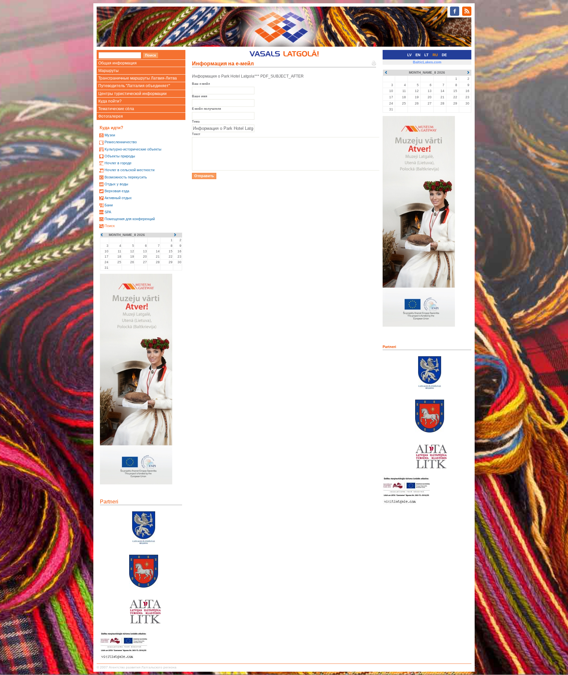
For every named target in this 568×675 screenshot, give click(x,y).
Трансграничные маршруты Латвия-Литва (137, 78)
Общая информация (117, 63)
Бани (109, 205)
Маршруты (108, 70)
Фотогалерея (110, 116)
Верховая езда (117, 191)
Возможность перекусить (126, 177)
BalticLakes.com (427, 62)
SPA (108, 212)
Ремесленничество (121, 142)
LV (409, 55)
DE (444, 55)
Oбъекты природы (120, 156)
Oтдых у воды (116, 184)
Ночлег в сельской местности (129, 170)
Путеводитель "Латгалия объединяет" (134, 85)
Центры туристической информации (132, 93)
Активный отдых (118, 198)
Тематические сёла (116, 108)
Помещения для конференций (130, 219)
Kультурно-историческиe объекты (133, 149)
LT (426, 55)
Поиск (110, 226)
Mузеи (110, 135)
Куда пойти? (110, 101)
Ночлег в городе (118, 163)
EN (417, 55)
